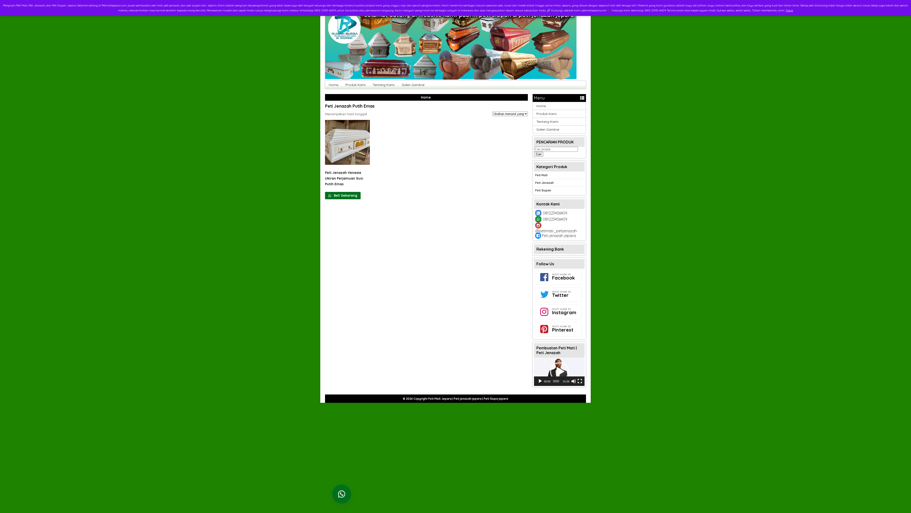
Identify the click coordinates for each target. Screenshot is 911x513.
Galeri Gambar (413, 85)
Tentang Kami (384, 85)
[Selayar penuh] (579, 381)
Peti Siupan (543, 190)
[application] (559, 371)
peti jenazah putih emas (350, 106)
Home (333, 85)
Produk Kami (355, 85)
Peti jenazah (544, 183)
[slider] (556, 381)
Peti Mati (541, 175)
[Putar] (540, 381)
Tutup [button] (789, 10)
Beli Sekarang (345, 195)
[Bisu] (573, 381)
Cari (538, 154)
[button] (559, 371)
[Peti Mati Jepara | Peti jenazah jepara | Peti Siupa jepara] (450, 78)
